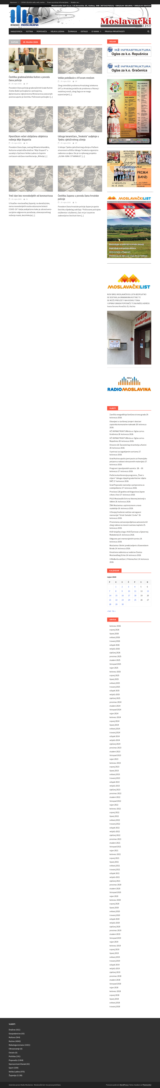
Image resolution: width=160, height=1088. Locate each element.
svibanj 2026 (115, 637)
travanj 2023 (115, 778)
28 (110, 604)
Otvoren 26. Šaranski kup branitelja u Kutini (128, 445)
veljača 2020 (115, 922)
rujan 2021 (114, 850)
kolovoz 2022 (115, 808)
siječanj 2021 (115, 881)
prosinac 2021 (115, 839)
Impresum (13, 2)
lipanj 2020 (114, 907)
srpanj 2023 (114, 766)
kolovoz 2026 (115, 626)
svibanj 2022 (115, 820)
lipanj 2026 (114, 633)
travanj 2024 (115, 732)
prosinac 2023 (115, 747)
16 (123, 595)
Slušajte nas (75, 2)
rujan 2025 (114, 667)
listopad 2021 (115, 846)
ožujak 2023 (115, 782)
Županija (72, 31)
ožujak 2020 (115, 919)
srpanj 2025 (114, 675)
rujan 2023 (114, 759)
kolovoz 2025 (115, 671)
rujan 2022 (114, 804)
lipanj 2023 (114, 770)
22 (116, 600)
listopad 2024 (115, 709)
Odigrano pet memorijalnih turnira (124, 538)
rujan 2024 (114, 713)
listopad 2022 (115, 801)
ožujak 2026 (115, 645)
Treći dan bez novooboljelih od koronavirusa (31, 195)
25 (135, 600)
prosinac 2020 (115, 884)
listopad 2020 (115, 892)
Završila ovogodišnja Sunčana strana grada (128, 414)
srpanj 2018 (114, 995)
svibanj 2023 (115, 774)
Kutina (29, 31)
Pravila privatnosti (115, 31)
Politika (12, 1056)
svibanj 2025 (115, 683)
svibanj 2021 (115, 865)
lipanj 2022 (114, 816)
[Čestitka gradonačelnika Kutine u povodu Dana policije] (31, 60)
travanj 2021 (115, 869)
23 (123, 600)
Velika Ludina (57, 31)
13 (148, 591)
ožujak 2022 (115, 827)
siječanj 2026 (115, 652)
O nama (95, 31)
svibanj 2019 (115, 957)
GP (27, 84)
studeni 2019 (115, 934)
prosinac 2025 (115, 656)
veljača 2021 (115, 877)
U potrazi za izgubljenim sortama (124, 451)
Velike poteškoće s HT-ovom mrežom (76, 77)
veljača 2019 (115, 968)
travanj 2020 (115, 915)
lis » (114, 611)
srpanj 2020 (114, 903)
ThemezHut (147, 1085)
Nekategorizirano (16, 1045)
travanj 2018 (115, 1006)
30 (123, 604)
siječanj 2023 (115, 789)
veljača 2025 (115, 694)
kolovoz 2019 (115, 945)
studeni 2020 (115, 888)
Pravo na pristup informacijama (57, 2)
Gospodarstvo (15, 1033)
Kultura (12, 1037)
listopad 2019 (115, 938)
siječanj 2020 (115, 926)
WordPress (124, 1085)
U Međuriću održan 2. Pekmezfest (124, 559)
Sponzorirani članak (17, 1064)
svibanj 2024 (115, 728)
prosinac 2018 (115, 976)
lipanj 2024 (114, 725)
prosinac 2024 (115, 702)
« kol (109, 611)
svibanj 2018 (115, 1002)
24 (129, 600)
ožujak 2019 (115, 964)
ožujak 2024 (115, 736)
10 (129, 591)
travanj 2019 (115, 961)
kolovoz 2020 (115, 900)
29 (116, 604)
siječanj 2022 (115, 835)
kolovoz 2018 (115, 991)
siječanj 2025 (115, 698)
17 (129, 595)
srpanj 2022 (114, 812)
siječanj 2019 (115, 972)
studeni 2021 (115, 843)
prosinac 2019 (115, 930)
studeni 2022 (115, 797)
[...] (51, 97)
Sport (11, 1067)
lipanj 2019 (114, 953)
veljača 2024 (115, 740)
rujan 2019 (114, 941)
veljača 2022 (115, 831)
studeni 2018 (115, 980)
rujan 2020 (114, 896)
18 (135, 595)
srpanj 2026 (114, 629)
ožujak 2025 (115, 690)
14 (110, 595)
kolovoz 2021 (115, 854)
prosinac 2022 (115, 793)
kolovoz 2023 (115, 763)
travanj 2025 (115, 687)
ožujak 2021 (115, 873)
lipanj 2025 (114, 679)
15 (116, 595)
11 (135, 591)
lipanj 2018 (114, 999)
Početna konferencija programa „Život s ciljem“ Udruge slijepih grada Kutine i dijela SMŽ (128, 478)
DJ (27, 143)
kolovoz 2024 (115, 717)
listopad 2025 (115, 664)
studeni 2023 (115, 751)
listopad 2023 (115, 755)
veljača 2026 (115, 648)
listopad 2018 (115, 983)
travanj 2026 (115, 641)
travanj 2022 (115, 824)
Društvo (12, 1029)
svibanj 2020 (115, 911)
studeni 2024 (115, 706)
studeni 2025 (115, 660)
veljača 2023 (115, 785)
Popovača (42, 31)
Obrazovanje (14, 1048)
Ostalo (84, 31)
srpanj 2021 (114, 858)
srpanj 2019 (114, 949)
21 (110, 600)
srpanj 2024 (114, 721)
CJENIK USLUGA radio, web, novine (33, 2)
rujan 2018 (114, 987)
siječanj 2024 (115, 744)
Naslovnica (16, 31)
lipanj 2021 (114, 862)
